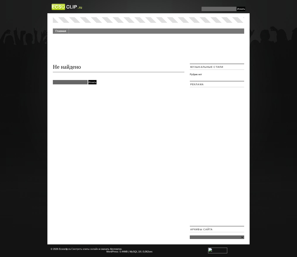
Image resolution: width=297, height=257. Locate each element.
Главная (60, 31)
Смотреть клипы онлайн (84, 249)
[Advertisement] (148, 46)
